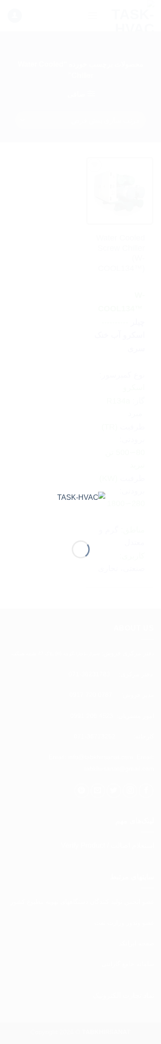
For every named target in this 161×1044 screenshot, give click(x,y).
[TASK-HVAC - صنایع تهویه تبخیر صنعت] (81, 509)
